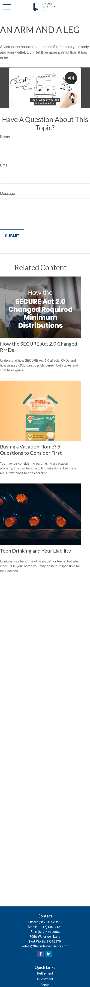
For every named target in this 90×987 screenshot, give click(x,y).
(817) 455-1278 (50, 922)
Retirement (45, 973)
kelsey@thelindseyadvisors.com (45, 946)
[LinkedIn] (48, 954)
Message (7, 193)
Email (4, 165)
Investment (45, 979)
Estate (45, 984)
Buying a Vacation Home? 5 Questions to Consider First (31, 449)
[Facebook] (40, 954)
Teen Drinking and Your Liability (35, 550)
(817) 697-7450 (50, 926)
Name (5, 136)
